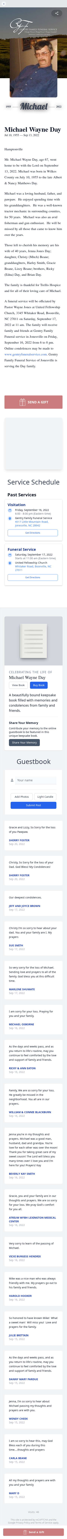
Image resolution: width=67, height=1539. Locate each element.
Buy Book (38, 685)
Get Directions (32, 532)
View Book (18, 685)
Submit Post (33, 805)
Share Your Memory (24, 742)
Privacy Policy (23, 1522)
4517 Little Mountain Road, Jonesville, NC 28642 (32, 523)
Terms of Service (43, 1522)
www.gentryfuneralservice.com (25, 354)
